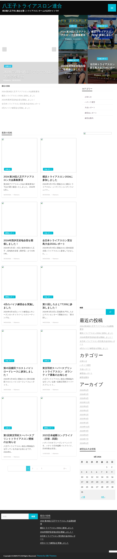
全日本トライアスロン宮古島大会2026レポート (102, 67)
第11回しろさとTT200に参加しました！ (57, 306)
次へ (65, 468)
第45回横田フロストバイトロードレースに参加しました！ (18, 371)
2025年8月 (84, 406)
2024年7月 (84, 439)
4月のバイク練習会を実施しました (16, 108)
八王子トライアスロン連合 (32, 6)
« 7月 (83, 497)
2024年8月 (84, 435)
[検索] (110, 312)
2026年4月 (84, 398)
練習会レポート (73, 60)
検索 (81, 308)
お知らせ (8, 66)
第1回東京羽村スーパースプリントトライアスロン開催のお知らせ (19, 438)
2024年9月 (84, 431)
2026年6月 (84, 390)
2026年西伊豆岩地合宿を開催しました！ (73, 67)
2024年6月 (84, 443)
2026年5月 (84, 394)
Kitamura (7, 80)
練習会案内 (89, 118)
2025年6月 (84, 410)
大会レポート (102, 26)
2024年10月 (85, 427)
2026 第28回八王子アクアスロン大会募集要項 (28, 74)
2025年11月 (85, 402)
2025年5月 (84, 414)
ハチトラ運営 (90, 102)
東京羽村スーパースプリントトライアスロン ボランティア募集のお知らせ (58, 371)
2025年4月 (84, 418)
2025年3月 (84, 423)
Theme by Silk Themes (46, 556)
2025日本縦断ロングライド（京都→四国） (58, 437)
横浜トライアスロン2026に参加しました (102, 33)
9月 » (103, 497)
